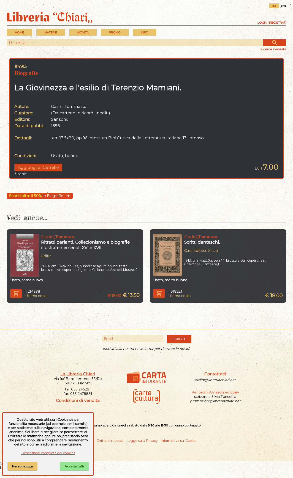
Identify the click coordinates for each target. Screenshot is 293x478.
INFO (144, 32)
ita (274, 5)
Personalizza (22, 466)
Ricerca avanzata (273, 49)
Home (19, 32)
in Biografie (36, 196)
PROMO (115, 32)
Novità (83, 32)
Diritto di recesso (110, 441)
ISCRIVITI (179, 339)
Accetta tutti (74, 466)
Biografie (26, 73)
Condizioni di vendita (78, 400)
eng (283, 5)
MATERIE (50, 32)
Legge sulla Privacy (142, 441)
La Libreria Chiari (77, 373)
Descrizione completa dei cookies (48, 453)
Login (262, 22)
